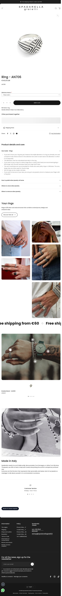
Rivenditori (4, 530)
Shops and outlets (7, 528)
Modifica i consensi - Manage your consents (14, 573)
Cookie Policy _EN (21, 530)
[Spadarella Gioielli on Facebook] (50, 573)
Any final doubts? (54, 132)
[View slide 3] (31, 392)
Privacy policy (45, 589)
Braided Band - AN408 (8, 387)
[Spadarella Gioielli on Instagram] (54, 573)
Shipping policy (31, 589)
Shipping (4, 525)
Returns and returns (7, 538)
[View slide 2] (29, 392)
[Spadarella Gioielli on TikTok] (58, 573)
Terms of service (38, 589)
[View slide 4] (33, 392)
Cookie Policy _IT (21, 525)
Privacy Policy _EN (21, 528)
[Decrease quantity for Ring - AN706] (3, 103)
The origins (4, 523)
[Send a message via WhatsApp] (3, 590)
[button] (10, 346)
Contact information (23, 589)
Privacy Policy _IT (21, 523)
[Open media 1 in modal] (57, 15)
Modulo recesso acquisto (6, 541)
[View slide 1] (28, 392)
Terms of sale (5, 532)
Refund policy (15, 589)
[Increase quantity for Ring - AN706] (10, 103)
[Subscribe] (32, 560)
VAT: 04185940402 (22, 532)
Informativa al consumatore (5, 535)
